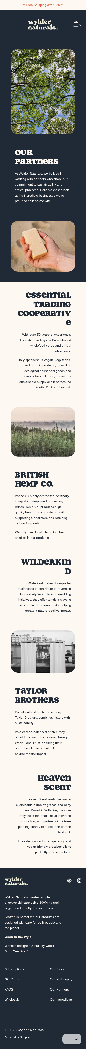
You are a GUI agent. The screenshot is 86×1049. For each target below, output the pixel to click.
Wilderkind (35, 583)
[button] (77, 25)
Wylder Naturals (30, 1030)
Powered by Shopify (17, 1037)
